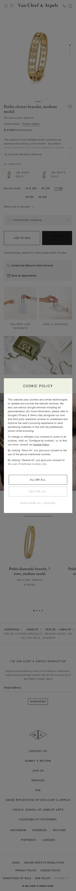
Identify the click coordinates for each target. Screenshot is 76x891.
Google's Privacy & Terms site (25, 415)
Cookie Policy (41, 444)
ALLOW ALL (38, 479)
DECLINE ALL (38, 491)
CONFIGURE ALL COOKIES (38, 503)
